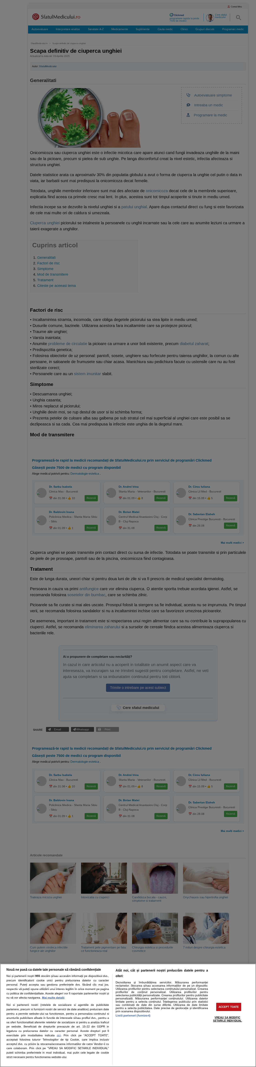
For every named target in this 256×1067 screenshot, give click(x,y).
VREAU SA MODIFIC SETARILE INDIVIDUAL (227, 1019)
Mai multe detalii (53, 997)
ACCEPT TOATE (229, 1006)
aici (59, 1035)
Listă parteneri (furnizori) (133, 1015)
